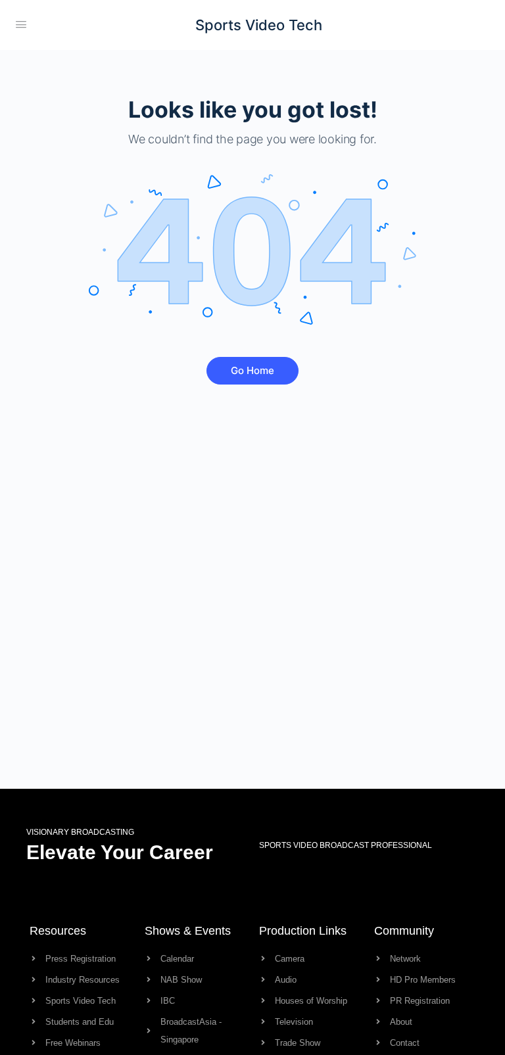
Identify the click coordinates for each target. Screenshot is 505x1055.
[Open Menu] (21, 24)
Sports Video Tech (258, 25)
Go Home (252, 370)
